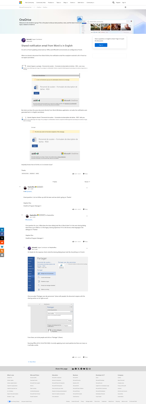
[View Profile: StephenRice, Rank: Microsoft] (25, 188)
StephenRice (31, 187)
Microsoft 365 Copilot (77, 393)
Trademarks (104, 401)
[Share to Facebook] (76, 368)
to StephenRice (50, 215)
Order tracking (33, 388)
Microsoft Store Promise (35, 393)
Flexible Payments (34, 396)
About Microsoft (121, 380)
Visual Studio (98, 396)
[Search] (113, 3)
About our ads (124, 401)
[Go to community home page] (20, 2)
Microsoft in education (56, 377)
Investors (119, 388)
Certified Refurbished (34, 391)
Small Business (76, 396)
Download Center (33, 380)
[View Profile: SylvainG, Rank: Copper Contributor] (23, 40)
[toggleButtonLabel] (125, 7)
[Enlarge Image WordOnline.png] (54, 86)
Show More (33, 362)
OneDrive (39, 7)
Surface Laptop (10, 380)
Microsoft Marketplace (100, 391)
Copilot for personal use (12, 388)
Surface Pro (9, 377)
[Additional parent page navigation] (34, 7)
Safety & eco (111, 401)
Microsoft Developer (100, 380)
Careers (119, 377)
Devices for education (56, 380)
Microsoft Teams (76, 391)
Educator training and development (59, 391)
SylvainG (29, 39)
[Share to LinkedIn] (73, 368)
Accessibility (120, 393)
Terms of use (97, 401)
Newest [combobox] (87, 182)
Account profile (33, 377)
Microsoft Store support (35, 383)
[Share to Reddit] (81, 368)
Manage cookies (89, 401)
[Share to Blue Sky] (84, 368)
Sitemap (68, 401)
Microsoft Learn (99, 383)
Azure (97, 377)
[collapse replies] (20, 187)
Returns (31, 385)
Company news (121, 383)
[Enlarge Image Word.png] (54, 140)
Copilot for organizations (12, 385)
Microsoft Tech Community (101, 388)
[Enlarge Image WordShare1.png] (58, 274)
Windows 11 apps (10, 396)
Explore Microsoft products (12, 393)
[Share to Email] (90, 368)
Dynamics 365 (76, 383)
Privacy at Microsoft (122, 385)
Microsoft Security (76, 380)
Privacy (82, 401)
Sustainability (120, 396)
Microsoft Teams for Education (58, 383)
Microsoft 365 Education (57, 385)
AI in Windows (10, 391)
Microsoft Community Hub (25, 7)
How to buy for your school (57, 388)
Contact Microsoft (75, 401)
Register (118, 2)
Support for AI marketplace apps (102, 385)
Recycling (118, 401)
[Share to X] (78, 368)
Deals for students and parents (58, 393)
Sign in (101, 45)
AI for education (55, 396)
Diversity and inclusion (122, 391)
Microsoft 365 (76, 385)
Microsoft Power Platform (78, 388)
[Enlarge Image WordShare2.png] (50, 318)
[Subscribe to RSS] (87, 368)
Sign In (124, 2)
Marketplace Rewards (100, 393)
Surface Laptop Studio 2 (12, 383)
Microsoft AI (75, 377)
